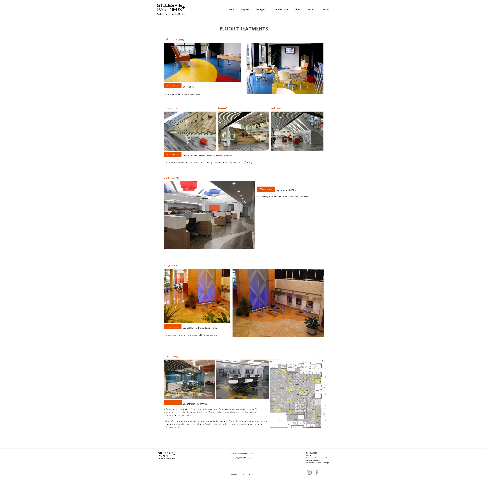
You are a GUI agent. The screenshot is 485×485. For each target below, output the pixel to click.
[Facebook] (317, 472)
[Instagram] (309, 472)
